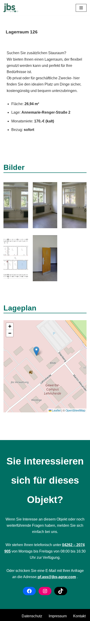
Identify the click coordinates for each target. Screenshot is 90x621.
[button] (36, 351)
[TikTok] (60, 591)
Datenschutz (32, 616)
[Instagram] (45, 591)
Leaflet (56, 410)
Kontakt (79, 616)
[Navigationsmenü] (81, 8)
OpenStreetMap (75, 410)
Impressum (58, 616)
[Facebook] (29, 591)
